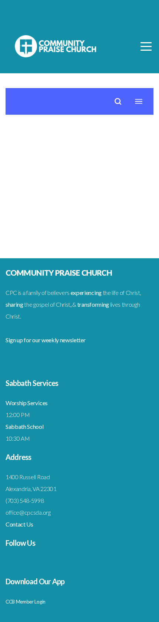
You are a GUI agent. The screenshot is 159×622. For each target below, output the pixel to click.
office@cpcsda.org (28, 512)
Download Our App (35, 581)
